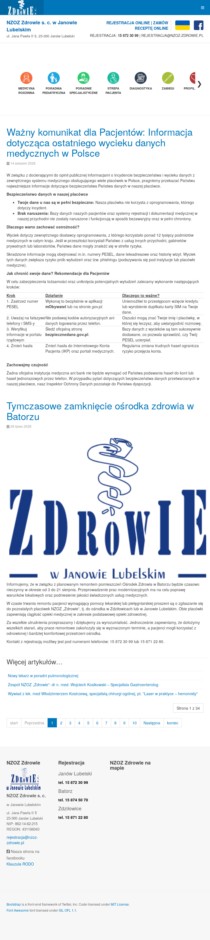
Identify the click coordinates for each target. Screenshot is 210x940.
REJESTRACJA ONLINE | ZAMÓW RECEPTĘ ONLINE (137, 25)
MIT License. (120, 904)
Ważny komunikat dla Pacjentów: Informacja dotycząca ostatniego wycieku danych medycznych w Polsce (99, 142)
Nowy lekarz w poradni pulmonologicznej (43, 675)
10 (134, 722)
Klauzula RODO (20, 864)
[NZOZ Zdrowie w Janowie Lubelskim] (22, 7)
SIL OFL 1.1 (67, 910)
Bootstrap (14, 904)
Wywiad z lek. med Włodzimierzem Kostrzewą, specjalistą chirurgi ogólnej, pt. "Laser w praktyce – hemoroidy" (103, 693)
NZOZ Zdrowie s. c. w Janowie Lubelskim (42, 26)
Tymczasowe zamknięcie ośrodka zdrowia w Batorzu (100, 410)
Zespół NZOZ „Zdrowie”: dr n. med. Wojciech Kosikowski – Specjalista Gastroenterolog (83, 684)
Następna (152, 722)
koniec (172, 722)
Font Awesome (18, 910)
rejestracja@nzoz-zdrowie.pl (22, 839)
